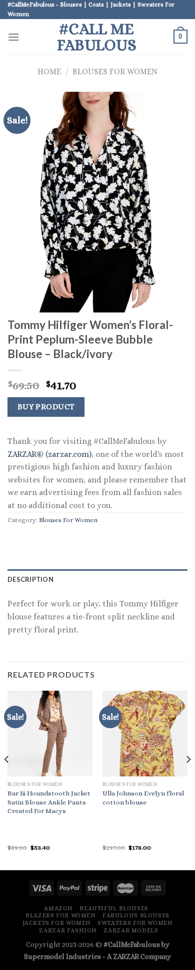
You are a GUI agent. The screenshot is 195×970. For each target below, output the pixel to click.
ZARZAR (126, 956)
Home (49, 71)
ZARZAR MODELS (131, 930)
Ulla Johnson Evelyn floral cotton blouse (143, 797)
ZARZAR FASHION (68, 930)
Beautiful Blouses (114, 908)
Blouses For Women (115, 71)
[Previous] (7, 779)
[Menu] (14, 37)
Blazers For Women (61, 915)
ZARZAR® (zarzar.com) (50, 454)
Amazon (58, 908)
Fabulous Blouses (136, 915)
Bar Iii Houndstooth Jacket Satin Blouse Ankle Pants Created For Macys (49, 802)
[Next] (188, 779)
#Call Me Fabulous (96, 37)
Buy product (46, 406)
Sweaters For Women (135, 922)
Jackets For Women (56, 922)
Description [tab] (31, 579)
